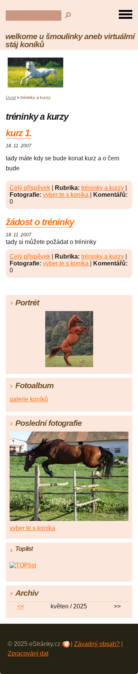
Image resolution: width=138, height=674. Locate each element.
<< (20, 606)
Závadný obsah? (97, 644)
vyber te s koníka (66, 194)
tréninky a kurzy (102, 188)
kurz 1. (19, 133)
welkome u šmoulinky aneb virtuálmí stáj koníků (70, 40)
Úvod (11, 97)
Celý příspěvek (30, 188)
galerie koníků (29, 399)
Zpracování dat (28, 653)
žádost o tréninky (40, 222)
